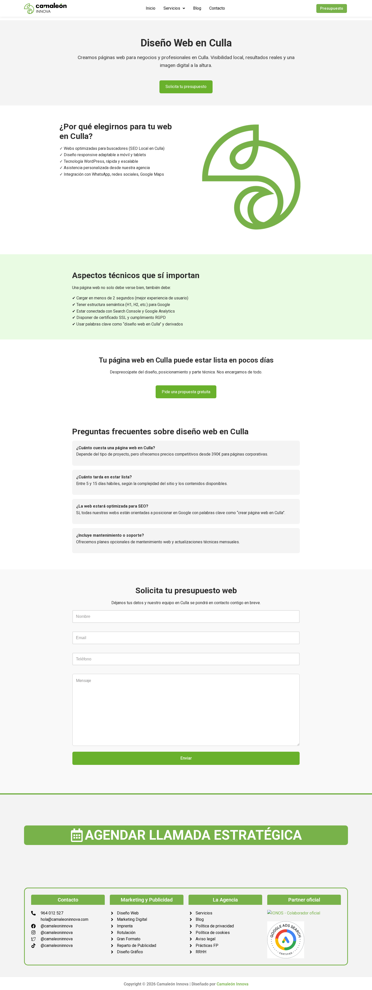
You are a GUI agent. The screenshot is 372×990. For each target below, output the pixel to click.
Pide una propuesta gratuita (186, 391)
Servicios (171, 8)
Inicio (150, 8)
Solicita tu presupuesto (186, 86)
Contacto (217, 8)
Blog (197, 8)
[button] (174, 8)
